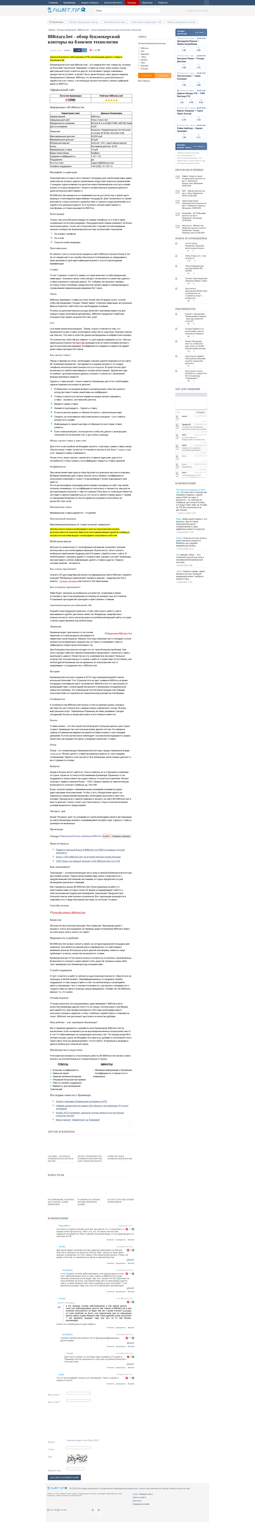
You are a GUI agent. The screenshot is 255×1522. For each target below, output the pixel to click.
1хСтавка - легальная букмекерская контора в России (60, 1158)
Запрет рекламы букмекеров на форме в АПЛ (81, 1101)
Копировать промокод (121, 836)
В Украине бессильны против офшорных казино (89, 1202)
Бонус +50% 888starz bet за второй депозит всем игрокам (88, 856)
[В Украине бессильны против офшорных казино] (91, 1188)
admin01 (67, 50)
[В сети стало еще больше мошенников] (121, 1188)
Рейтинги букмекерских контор (83, 22)
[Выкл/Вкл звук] (190, 412)
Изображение (193, 394)
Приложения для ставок (115, 22)
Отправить (201, 412)
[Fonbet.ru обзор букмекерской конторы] (121, 1144)
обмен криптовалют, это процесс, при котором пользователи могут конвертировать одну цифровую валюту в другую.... (191, 524)
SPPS (184, 435)
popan (184, 416)
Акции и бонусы (90, 2)
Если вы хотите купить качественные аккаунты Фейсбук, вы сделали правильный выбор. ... (191, 542)
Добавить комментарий (64, 1477)
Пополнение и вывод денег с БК (146, 22)
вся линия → (200, 32)
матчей (80, 342)
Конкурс (132, 2)
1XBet (143, 57)
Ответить (110, 1240)
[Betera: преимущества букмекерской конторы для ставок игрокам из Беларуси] (91, 1144)
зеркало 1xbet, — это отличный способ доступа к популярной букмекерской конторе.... (190, 558)
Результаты (163, 76)
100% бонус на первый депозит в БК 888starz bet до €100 (88, 861)
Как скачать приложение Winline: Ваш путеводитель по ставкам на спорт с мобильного (196, 293)
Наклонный (179, 394)
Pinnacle (144, 69)
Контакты (137, 1501)
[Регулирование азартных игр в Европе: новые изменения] (61, 1188)
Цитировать (121, 1240)
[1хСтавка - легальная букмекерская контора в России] (61, 1144)
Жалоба (131, 1240)
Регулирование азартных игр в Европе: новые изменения (61, 1202)
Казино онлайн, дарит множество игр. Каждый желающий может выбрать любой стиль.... (190, 575)
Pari (142, 51)
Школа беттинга (113, 2)
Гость (184, 456)
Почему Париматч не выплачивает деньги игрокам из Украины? (194, 331)
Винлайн (144, 66)
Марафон (145, 54)
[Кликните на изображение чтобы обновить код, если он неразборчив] (77, 1463)
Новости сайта (139, 1497)
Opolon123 (186, 425)
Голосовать (146, 76)
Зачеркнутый (184, 394)
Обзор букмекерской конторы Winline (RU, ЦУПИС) (194, 268)
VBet (143, 63)
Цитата (198, 394)
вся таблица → (199, 146)
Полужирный (176, 394)
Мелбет (144, 60)
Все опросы (144, 81)
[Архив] (193, 412)
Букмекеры (69, 2)
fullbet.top (194, 477)
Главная (53, 2)
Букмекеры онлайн (141, 1504)
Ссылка (190, 394)
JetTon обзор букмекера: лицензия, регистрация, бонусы (194, 245)
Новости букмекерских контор (181, 22)
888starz (145, 48)
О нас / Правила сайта (143, 1494)
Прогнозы (147, 2)
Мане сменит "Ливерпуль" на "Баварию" (78, 1119)
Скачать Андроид (69, 581)
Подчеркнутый (182, 394)
